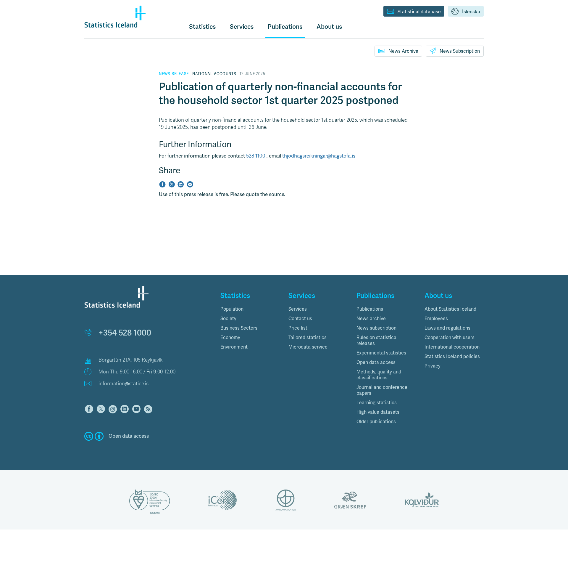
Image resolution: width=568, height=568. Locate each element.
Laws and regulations (447, 328)
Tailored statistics (307, 338)
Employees (436, 319)
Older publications (376, 422)
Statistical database (419, 12)
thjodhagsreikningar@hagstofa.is (318, 156)
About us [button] (329, 27)
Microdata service (307, 347)
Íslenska (471, 12)
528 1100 (256, 156)
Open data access (376, 362)
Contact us (300, 319)
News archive (371, 319)
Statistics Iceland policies (452, 357)
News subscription (376, 328)
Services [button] (242, 27)
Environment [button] (234, 347)
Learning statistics (376, 403)
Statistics (202, 27)
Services (297, 309)
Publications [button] (285, 27)
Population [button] (231, 309)
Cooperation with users (450, 338)
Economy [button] (230, 338)
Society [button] (228, 319)
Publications (369, 309)
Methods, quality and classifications (378, 375)
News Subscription (460, 51)
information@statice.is (124, 384)
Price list (297, 328)
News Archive (403, 51)
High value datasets (377, 412)
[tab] (250, 309)
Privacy (432, 366)
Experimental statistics (381, 353)
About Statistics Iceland (450, 309)
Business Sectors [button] (238, 328)
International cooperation (452, 347)
